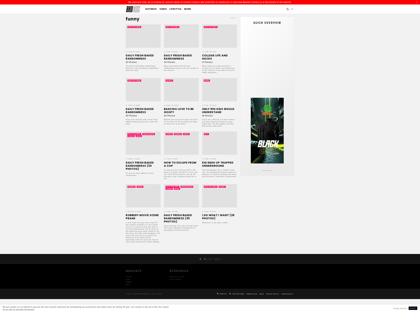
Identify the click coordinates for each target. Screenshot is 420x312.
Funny (131, 136)
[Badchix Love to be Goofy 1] (181, 89)
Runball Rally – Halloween (268, 83)
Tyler (129, 52)
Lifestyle (176, 9)
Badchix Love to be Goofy (179, 111)
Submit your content (177, 277)
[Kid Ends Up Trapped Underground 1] (219, 143)
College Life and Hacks (215, 57)
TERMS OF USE (251, 294)
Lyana (168, 105)
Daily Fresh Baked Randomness (140, 57)
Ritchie (130, 211)
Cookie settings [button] (400, 308)
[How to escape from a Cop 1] (181, 143)
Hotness (151, 9)
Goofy (169, 80)
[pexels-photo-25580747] (248, 52)
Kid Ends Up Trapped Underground (218, 164)
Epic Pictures (134, 27)
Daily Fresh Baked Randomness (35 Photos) (178, 218)
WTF (206, 134)
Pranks (178, 134)
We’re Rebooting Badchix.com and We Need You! (270, 31)
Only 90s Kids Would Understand (218, 111)
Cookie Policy (287, 294)
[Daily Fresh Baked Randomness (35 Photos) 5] (248, 73)
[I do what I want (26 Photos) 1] (219, 195)
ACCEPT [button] (413, 308)
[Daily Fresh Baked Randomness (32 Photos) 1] (143, 36)
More (187, 9)
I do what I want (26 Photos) (218, 217)
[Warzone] (248, 62)
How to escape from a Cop (180, 164)
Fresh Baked (148, 134)
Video (163, 9)
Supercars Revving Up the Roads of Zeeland (271, 42)
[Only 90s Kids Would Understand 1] (219, 89)
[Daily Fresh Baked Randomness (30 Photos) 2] (143, 143)
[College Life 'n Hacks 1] (219, 36)
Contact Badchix (175, 279)
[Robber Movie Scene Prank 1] (143, 195)
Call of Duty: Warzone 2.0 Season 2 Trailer (268, 62)
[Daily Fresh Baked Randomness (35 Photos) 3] (181, 195)
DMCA (261, 294)
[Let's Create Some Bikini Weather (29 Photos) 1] (248, 31)
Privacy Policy (272, 294)
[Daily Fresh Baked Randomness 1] (143, 89)
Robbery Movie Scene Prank (142, 217)
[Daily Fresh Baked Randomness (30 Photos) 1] (181, 36)
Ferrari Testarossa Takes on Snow (270, 52)
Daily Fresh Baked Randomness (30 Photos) (140, 166)
